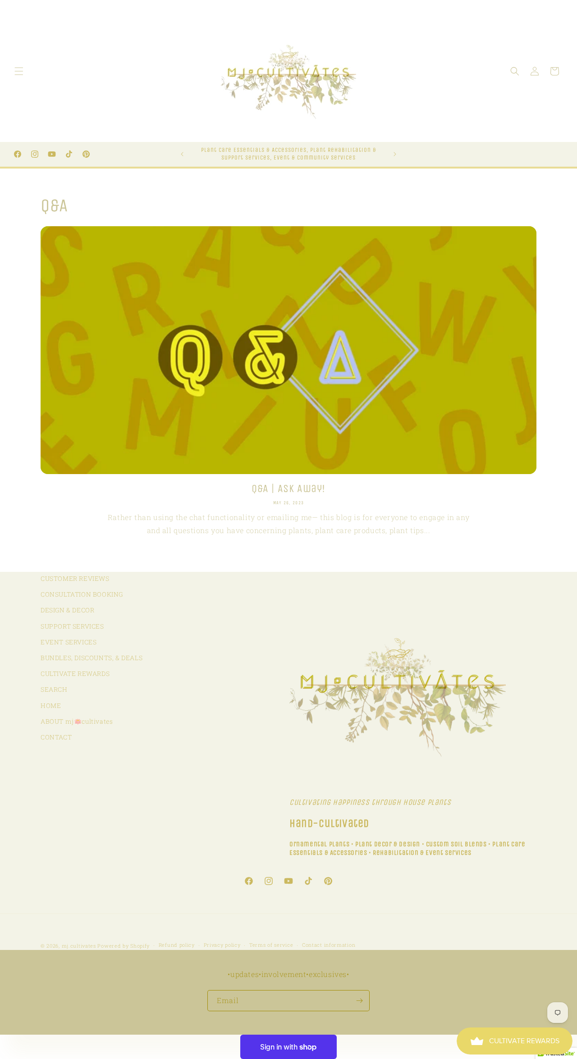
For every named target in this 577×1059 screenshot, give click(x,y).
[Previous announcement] (182, 154)
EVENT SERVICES (68, 642)
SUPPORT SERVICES (72, 626)
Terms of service (271, 944)
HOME (51, 705)
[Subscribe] (359, 1000)
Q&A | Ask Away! (288, 488)
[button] (19, 71)
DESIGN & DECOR (67, 610)
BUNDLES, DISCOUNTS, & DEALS (91, 657)
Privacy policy (222, 944)
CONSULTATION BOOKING (82, 594)
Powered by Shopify (123, 945)
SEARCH (54, 689)
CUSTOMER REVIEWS (75, 578)
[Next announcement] (395, 154)
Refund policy (177, 944)
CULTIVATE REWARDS (75, 673)
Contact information (328, 944)
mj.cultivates (79, 945)
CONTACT (56, 737)
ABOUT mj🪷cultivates (77, 721)
